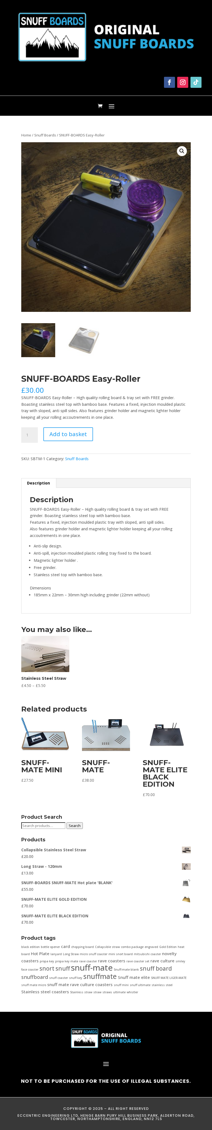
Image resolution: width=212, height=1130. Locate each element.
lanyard (56, 954)
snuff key (75, 978)
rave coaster (88, 961)
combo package (132, 947)
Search (75, 825)
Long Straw (71, 954)
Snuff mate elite (134, 977)
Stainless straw (81, 992)
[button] (182, 151)
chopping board (82, 947)
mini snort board (120, 954)
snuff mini (121, 985)
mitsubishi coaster (147, 954)
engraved (151, 947)
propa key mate (66, 961)
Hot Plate (40, 953)
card (65, 946)
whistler (132, 992)
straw (97, 992)
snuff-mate (92, 967)
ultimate (119, 992)
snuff (62, 968)
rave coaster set (137, 961)
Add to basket (68, 434)
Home (26, 135)
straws (107, 992)
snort (46, 968)
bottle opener (50, 947)
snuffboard (34, 977)
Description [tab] (38, 483)
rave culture (162, 960)
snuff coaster (58, 978)
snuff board (156, 968)
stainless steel (162, 985)
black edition (30, 947)
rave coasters (111, 960)
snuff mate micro (33, 985)
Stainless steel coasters (45, 991)
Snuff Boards (45, 135)
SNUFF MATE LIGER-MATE (169, 978)
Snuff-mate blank (126, 969)
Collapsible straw (107, 947)
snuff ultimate (140, 985)
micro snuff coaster (93, 954)
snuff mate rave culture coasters (80, 984)
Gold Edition (168, 947)
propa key (47, 961)
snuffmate (100, 976)
